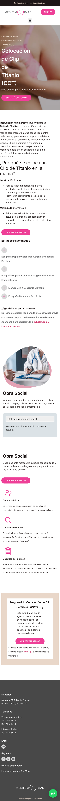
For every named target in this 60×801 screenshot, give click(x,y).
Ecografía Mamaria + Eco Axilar (25, 296)
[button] (30, 20)
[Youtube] (13, 759)
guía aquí (28, 651)
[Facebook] (3, 759)
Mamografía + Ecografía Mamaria (26, 287)
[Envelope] (3, 746)
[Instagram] (8, 759)
